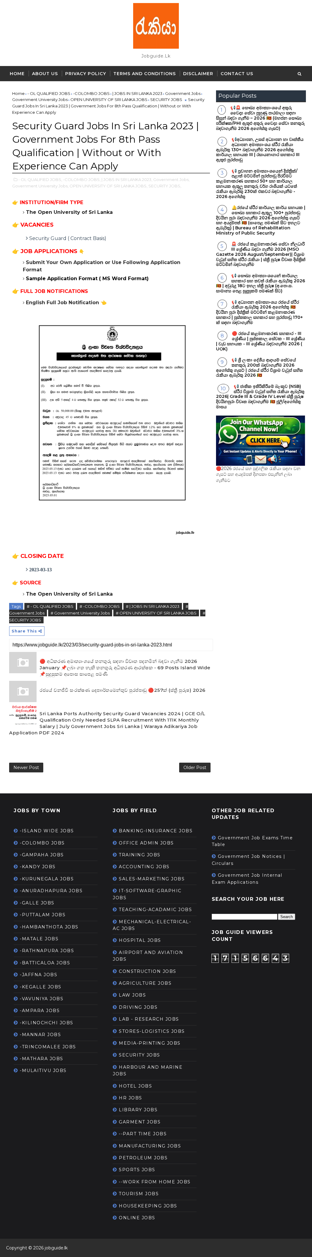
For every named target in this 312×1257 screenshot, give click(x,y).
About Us (45, 73)
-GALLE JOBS (37, 903)
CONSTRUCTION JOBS (147, 971)
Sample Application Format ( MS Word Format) (87, 278)
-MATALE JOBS (39, 939)
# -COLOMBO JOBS (100, 606)
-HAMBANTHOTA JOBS (49, 927)
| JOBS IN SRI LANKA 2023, (126, 179)
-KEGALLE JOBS (41, 987)
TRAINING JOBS (140, 855)
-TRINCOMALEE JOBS (48, 1047)
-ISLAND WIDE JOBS (47, 831)
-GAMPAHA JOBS (42, 855)
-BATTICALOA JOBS (45, 963)
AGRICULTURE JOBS (145, 983)
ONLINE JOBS (137, 1217)
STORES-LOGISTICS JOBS (152, 1031)
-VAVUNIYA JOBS (41, 998)
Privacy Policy (85, 73)
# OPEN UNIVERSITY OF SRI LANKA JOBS (156, 613)
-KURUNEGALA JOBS (47, 879)
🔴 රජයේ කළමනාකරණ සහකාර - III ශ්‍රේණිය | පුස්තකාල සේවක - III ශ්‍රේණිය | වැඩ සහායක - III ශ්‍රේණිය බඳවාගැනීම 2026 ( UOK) (260, 341)
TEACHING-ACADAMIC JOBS (155, 909)
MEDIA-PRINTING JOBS (150, 1043)
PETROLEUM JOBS (143, 1158)
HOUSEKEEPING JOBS (148, 1206)
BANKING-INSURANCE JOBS (156, 831)
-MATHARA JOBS (41, 1058)
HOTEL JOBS (135, 1086)
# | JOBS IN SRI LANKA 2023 (152, 606)
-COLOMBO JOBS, (82, 179)
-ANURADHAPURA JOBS (51, 890)
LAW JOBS (132, 995)
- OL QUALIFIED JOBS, (40, 179)
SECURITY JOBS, (164, 185)
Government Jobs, (171, 179)
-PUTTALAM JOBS (43, 915)
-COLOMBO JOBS (42, 843)
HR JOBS (130, 1098)
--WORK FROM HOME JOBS (155, 1182)
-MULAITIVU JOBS (43, 1070)
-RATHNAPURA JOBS (47, 950)
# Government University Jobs (80, 613)
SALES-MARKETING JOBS (152, 879)
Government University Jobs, (40, 185)
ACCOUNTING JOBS (144, 866)
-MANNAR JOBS (40, 1034)
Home (17, 73)
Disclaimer (198, 73)
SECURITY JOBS (139, 1055)
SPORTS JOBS (137, 1169)
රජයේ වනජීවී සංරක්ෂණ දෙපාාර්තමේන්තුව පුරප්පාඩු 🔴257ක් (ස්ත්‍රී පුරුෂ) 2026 (123, 690)
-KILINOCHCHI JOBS (46, 1022)
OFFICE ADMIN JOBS (146, 843)
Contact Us (237, 73)
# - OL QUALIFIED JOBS (50, 606)
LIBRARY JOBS (138, 1109)
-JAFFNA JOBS (38, 974)
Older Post (194, 767)
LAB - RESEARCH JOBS (149, 1019)
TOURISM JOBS (139, 1193)
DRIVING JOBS (138, 1007)
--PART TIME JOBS (143, 1134)
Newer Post (26, 767)
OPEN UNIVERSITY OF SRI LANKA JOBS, (108, 185)
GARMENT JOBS (140, 1122)
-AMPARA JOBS (40, 1010)
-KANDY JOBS (38, 866)
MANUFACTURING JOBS (150, 1146)
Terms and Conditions (144, 73)
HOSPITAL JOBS (140, 940)
